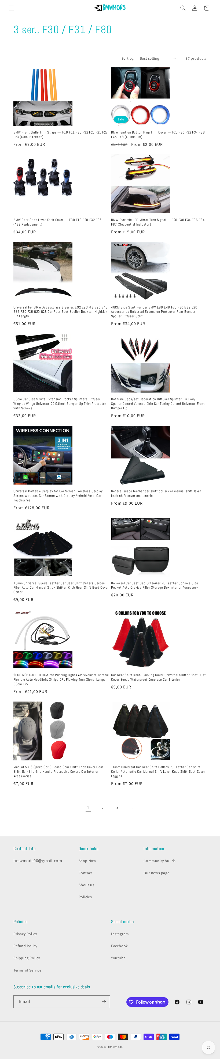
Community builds (160, 860)
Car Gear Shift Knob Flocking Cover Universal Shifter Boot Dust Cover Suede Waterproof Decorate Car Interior (158, 677)
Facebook (119, 945)
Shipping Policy (26, 957)
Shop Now (87, 860)
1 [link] (88, 807)
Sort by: (128, 58)
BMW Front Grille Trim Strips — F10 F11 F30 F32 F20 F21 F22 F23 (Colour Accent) (60, 134)
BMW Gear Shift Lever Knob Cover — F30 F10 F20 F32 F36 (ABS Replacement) (57, 222)
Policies (85, 896)
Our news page (156, 872)
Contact (85, 872)
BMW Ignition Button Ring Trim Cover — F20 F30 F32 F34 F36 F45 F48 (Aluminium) (158, 134)
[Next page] (132, 808)
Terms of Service (27, 970)
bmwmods (115, 1047)
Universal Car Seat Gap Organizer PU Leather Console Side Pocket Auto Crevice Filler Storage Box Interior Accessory (154, 585)
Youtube (118, 957)
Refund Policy (25, 945)
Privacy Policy (25, 933)
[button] (11, 8)
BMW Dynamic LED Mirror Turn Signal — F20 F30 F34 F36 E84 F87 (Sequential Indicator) (158, 222)
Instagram (120, 933)
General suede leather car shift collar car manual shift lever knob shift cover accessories (156, 493)
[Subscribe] (104, 1001)
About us (86, 884)
